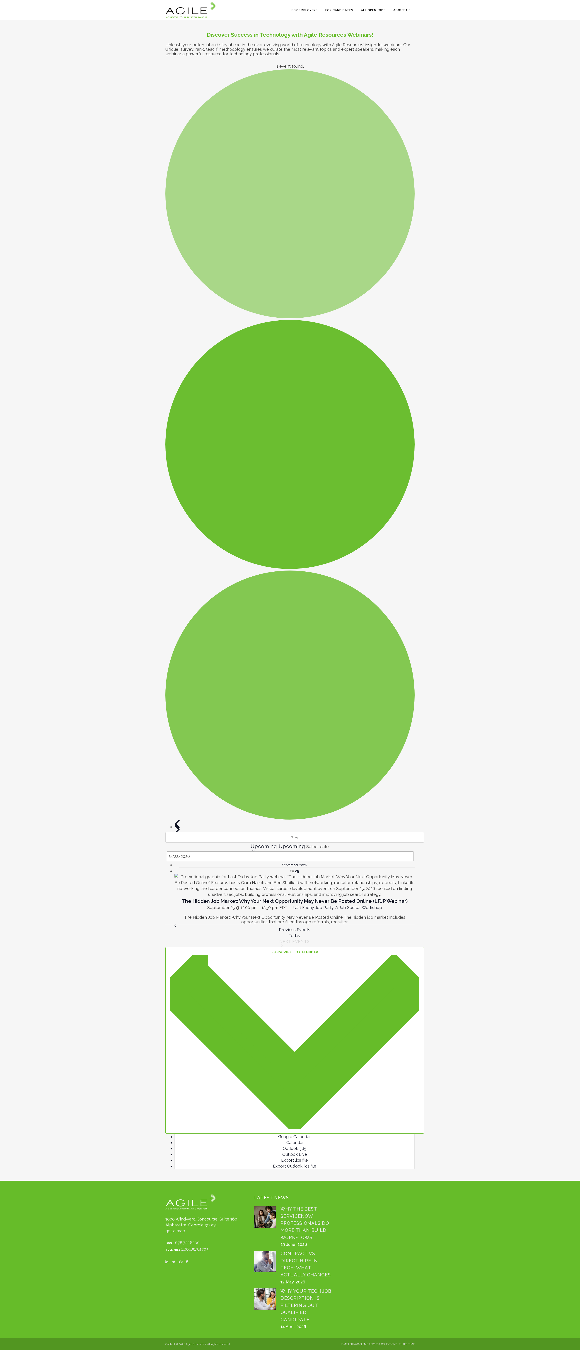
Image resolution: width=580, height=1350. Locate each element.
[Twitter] (175, 1263)
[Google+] (182, 1263)
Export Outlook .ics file (294, 1166)
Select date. (317, 846)
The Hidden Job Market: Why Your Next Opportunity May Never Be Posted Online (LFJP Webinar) (295, 901)
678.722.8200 (187, 1242)
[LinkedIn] (168, 1263)
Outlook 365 (294, 1148)
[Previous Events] (177, 824)
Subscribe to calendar (294, 952)
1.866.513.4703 (194, 1249)
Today (294, 837)
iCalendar (294, 1142)
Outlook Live (294, 1154)
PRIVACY (355, 1344)
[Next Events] (177, 829)
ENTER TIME (407, 1344)
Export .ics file (294, 1160)
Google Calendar (294, 1136)
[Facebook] (189, 1263)
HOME (344, 1344)
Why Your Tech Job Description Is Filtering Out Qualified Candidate (305, 1305)
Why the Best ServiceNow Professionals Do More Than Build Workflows (304, 1223)
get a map (175, 1230)
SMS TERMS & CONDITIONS (379, 1344)
